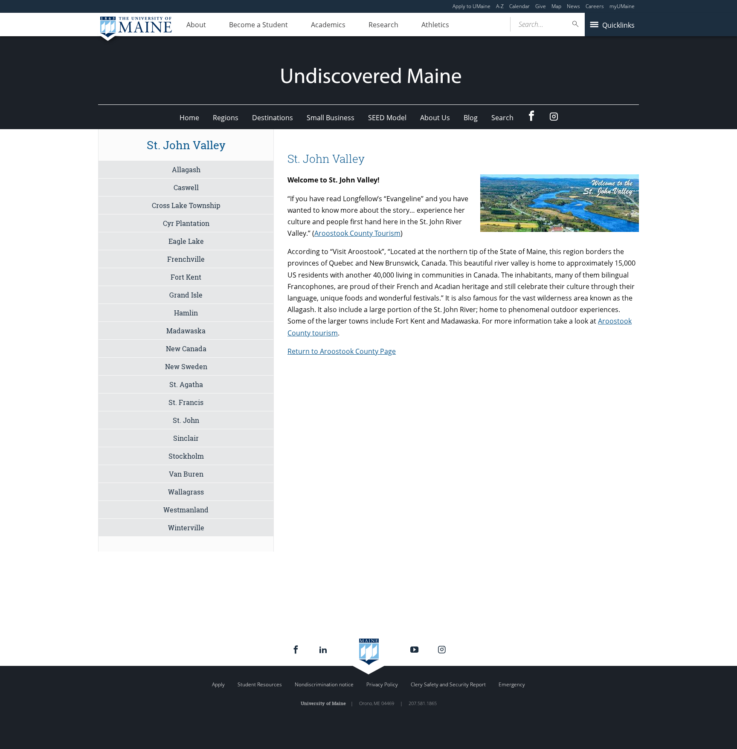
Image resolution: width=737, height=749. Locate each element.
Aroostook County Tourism (357, 233)
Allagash (186, 169)
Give (540, 6)
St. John (186, 420)
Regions (225, 117)
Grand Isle (186, 294)
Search (502, 117)
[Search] (575, 24)
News (573, 6)
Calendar (519, 6)
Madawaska (186, 330)
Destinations (272, 117)
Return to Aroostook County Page (341, 351)
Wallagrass (186, 491)
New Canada (186, 348)
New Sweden (186, 366)
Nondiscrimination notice (324, 684)
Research (383, 24)
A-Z (500, 6)
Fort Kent (186, 276)
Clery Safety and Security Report (448, 684)
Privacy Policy (382, 684)
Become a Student (258, 24)
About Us (435, 117)
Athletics (435, 24)
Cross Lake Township (186, 205)
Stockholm (186, 455)
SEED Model (387, 117)
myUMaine (622, 6)
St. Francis (185, 402)
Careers (595, 6)
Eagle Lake (186, 241)
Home (189, 117)
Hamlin (186, 312)
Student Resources (260, 684)
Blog (471, 117)
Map (556, 6)
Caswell (186, 187)
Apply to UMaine (471, 6)
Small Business (330, 117)
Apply (218, 684)
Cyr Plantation (186, 223)
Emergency (512, 684)
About (196, 24)
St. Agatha (186, 384)
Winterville (186, 527)
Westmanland (186, 509)
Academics (328, 24)
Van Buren (186, 473)
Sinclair (186, 438)
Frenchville (186, 258)
